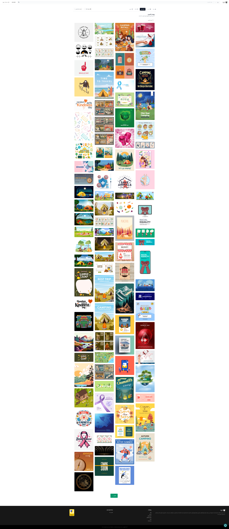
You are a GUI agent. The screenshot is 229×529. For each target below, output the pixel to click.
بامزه (150, 519)
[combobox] (217, 2)
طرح (150, 512)
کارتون (150, 514)
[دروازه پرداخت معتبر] (69, 512)
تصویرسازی (149, 515)
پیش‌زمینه (149, 520)
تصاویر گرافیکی (149, 517)
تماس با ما (111, 512)
